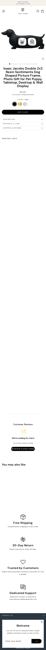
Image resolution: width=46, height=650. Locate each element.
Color (22, 99)
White (30, 104)
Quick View (10, 483)
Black (14, 104)
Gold (20, 104)
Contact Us (7, 615)
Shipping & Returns (12, 128)
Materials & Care (11, 124)
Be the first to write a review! (23, 449)
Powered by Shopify (23, 648)
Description (9, 119)
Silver (25, 104)
